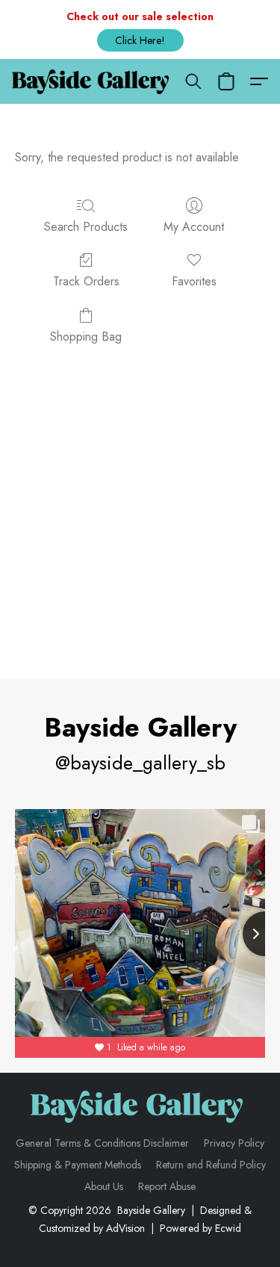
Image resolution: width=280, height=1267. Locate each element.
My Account (194, 226)
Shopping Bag (86, 336)
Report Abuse (167, 1186)
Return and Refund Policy (211, 1164)
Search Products (86, 226)
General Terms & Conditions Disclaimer (102, 1143)
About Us (103, 1186)
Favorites (194, 281)
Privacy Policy (234, 1143)
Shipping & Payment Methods (77, 1164)
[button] (140, 40)
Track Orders (86, 281)
